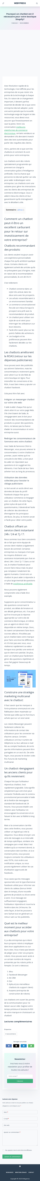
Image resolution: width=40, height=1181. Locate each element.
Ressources (9, 1172)
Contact (31, 1172)
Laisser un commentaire (12, 1157)
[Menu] (3, 3)
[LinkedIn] (24, 1045)
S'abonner (20, 1081)
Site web (6, 1125)
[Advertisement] (20, 51)
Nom (6, 1112)
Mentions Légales (21, 1172)
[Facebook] (9, 1045)
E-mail (6, 1119)
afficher (20, 210)
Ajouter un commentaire (12, 1132)
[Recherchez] (37, 3)
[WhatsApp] (31, 1045)
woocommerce (10, 1034)
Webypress (20, 3)
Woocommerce (24, 23)
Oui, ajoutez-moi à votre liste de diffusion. (18, 1150)
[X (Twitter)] (16, 1045)
